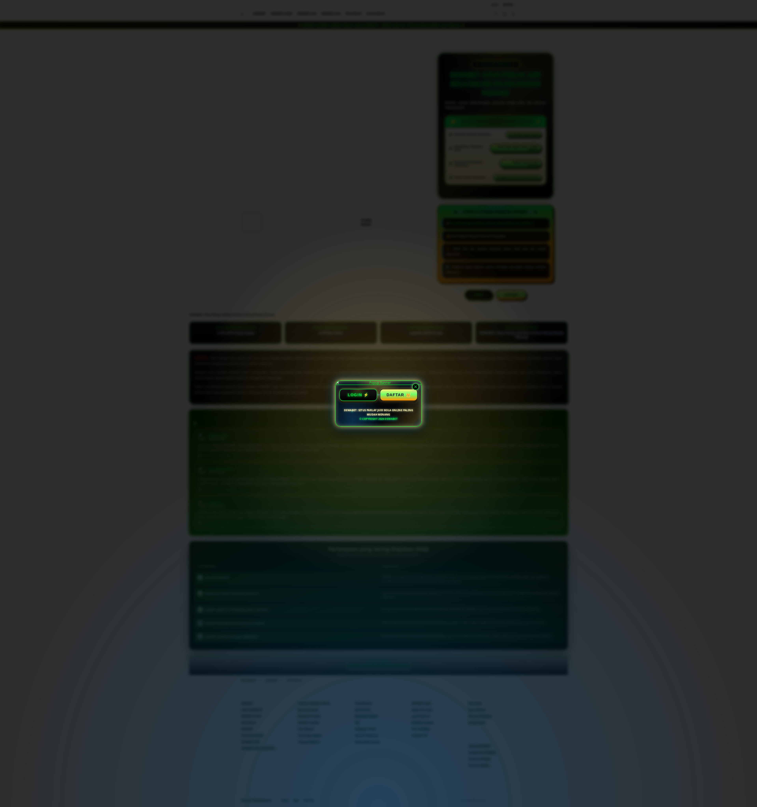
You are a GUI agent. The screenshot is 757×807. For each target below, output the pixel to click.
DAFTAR (395, 395)
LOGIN (355, 395)
